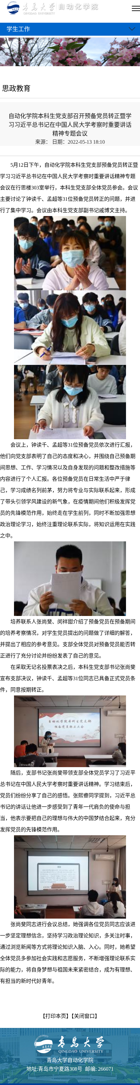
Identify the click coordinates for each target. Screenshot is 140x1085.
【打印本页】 (55, 1016)
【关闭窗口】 (85, 1016)
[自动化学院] (59, 8)
